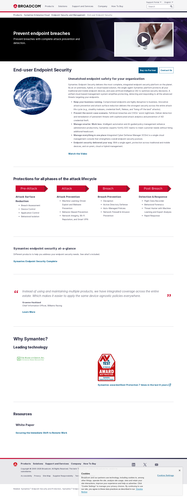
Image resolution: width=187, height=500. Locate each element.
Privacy (37, 476)
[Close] (179, 470)
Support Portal (152, 2)
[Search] (171, 6)
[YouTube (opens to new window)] (156, 464)
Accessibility (26, 476)
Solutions (38, 463)
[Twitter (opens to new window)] (145, 464)
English (168, 2)
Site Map (47, 476)
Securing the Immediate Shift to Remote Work (41, 432)
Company (76, 463)
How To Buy (89, 463)
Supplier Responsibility (63, 476)
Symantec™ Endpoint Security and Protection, (41, 489)
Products (26, 463)
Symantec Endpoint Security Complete (35, 261)
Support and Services (57, 463)
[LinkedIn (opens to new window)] (133, 464)
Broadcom (27, 6)
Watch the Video (77, 153)
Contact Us (166, 70)
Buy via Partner (148, 70)
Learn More (28, 312)
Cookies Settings (165, 475)
